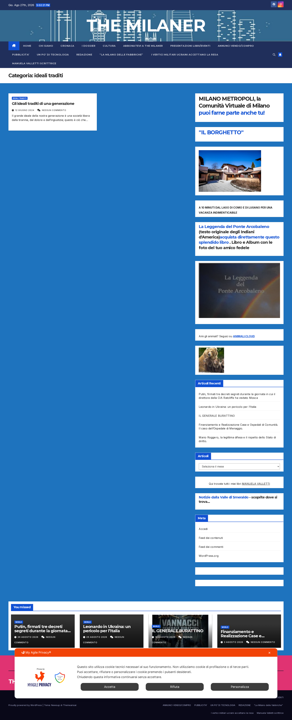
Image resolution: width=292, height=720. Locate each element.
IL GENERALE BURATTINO (217, 415)
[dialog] (146, 673)
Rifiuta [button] (174, 687)
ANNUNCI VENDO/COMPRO (236, 45)
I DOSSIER (88, 45)
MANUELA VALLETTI (256, 483)
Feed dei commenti (211, 546)
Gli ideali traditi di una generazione (43, 103)
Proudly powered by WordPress (25, 705)
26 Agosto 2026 (28, 637)
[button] (274, 54)
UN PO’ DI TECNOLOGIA (53, 54)
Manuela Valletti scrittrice (34, 63)
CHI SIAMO (46, 45)
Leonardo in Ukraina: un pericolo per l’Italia (227, 406)
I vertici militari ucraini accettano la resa (184, 54)
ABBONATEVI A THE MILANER (143, 45)
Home (27, 45)
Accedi (203, 529)
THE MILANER (146, 25)
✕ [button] (269, 653)
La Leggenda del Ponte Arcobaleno (234, 226)
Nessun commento (54, 110)
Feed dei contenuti (211, 538)
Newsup (55, 705)
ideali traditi (20, 98)
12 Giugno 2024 (25, 110)
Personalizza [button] (240, 687)
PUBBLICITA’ (20, 54)
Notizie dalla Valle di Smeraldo (224, 497)
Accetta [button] (109, 687)
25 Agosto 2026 (97, 637)
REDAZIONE (84, 54)
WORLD (18, 622)
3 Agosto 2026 (234, 642)
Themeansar (69, 705)
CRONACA (67, 45)
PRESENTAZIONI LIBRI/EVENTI (190, 45)
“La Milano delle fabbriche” (122, 54)
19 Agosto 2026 (165, 637)
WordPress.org (208, 555)
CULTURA (109, 45)
